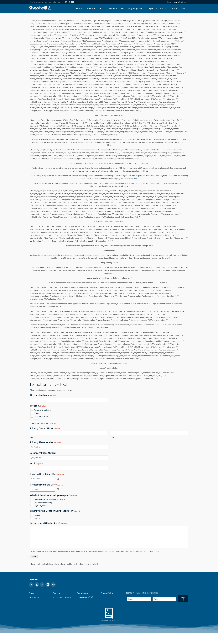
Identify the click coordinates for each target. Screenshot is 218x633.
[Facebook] (63, 2)
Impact (151, 8)
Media (112, 8)
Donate (89, 8)
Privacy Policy (106, 593)
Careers (170, 2)
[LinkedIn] (47, 584)
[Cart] (188, 2)
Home (79, 8)
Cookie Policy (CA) (85, 597)
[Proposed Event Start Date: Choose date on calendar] (57, 478)
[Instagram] (66, 2)
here (146, 171)
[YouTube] (72, 2)
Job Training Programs (131, 8)
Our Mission (82, 593)
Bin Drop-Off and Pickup (43, 503)
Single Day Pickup (40, 506)
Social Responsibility (62, 597)
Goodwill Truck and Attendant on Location (49, 500)
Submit (34, 556)
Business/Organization (42, 410)
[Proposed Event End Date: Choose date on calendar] (57, 489)
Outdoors (37, 518)
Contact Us (34, 597)
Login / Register (180, 2)
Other (36, 419)
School (36, 413)
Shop (100, 8)
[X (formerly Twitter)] (69, 2)
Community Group (41, 416)
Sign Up (183, 599)
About (163, 8)
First (31, 437)
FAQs (174, 8)
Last (112, 437)
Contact (184, 8)
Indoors (37, 515)
